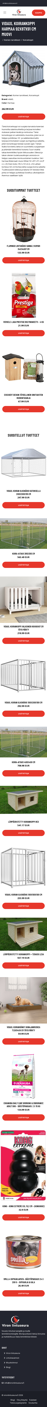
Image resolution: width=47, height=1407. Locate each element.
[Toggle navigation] (5, 12)
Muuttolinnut (12, 1362)
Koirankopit (28, 40)
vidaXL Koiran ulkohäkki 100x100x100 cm (23, 894)
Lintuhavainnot (12, 1358)
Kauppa (38, 13)
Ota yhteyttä (22, 1400)
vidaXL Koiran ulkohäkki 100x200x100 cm (23, 702)
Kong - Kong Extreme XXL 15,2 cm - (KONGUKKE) (24, 1206)
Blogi (8, 1367)
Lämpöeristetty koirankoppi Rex (23, 821)
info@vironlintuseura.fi (10, 3)
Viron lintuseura (13, 1353)
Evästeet (33, 1400)
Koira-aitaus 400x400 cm (23, 762)
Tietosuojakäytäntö (18, 1403)
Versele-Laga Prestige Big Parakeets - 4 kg (23, 321)
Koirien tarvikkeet (12, 40)
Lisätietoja (23, 116)
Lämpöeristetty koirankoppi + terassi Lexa (23, 954)
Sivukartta (33, 1403)
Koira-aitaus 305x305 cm (23, 553)
